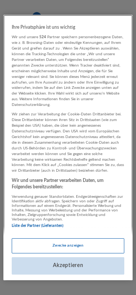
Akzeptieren (68, 265)
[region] (68, 147)
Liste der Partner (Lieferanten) (37, 226)
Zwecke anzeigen (68, 245)
